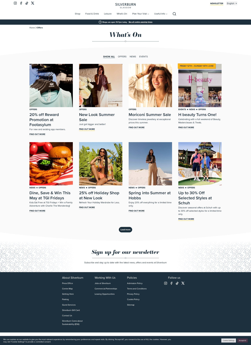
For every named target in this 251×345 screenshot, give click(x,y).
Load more (125, 229)
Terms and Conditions (137, 288)
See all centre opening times (140, 22)
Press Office (67, 283)
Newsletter (216, 3)
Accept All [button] (242, 340)
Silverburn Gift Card (71, 310)
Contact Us (67, 315)
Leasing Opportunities (105, 293)
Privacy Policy (133, 293)
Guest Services (69, 304)
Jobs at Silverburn (103, 283)
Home (32, 27)
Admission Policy (134, 283)
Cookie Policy (133, 299)
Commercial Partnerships (106, 288)
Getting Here (68, 293)
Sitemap (130, 304)
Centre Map (67, 288)
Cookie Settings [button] (228, 340)
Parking (65, 299)
